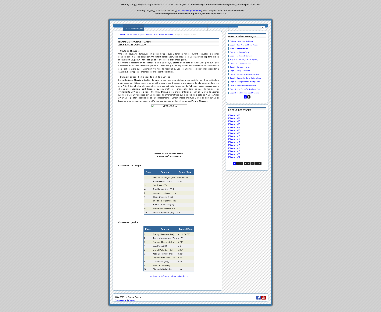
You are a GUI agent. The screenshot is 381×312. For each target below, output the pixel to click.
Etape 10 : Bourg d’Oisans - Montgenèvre (245, 82)
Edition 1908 (234, 130)
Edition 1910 (234, 136)
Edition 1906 (234, 124)
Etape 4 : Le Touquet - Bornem (241, 56)
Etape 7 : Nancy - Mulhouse (240, 71)
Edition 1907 (234, 127)
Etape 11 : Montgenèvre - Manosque (243, 85)
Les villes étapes (186, 28)
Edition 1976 (151, 35)
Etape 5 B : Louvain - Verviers (240, 63)
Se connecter (121, 300)
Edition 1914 (234, 148)
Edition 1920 (234, 154)
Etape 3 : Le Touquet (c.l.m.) (240, 52)
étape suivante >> (179, 276)
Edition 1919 (234, 151)
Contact (131, 300)
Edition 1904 (234, 118)
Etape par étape (166, 35)
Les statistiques (168, 28)
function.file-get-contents (189, 10)
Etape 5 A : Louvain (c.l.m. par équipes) (244, 59)
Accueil (118, 28)
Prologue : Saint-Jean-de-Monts (241, 41)
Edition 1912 (234, 142)
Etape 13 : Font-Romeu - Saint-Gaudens (244, 93)
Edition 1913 (234, 145)
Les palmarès (152, 28)
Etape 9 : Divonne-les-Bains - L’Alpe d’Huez (245, 78)
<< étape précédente (159, 276)
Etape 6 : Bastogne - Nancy (240, 67)
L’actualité (201, 28)
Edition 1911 (234, 139)
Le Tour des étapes (134, 28)
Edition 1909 (234, 133)
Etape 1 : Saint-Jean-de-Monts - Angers (244, 45)
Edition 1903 (234, 115)
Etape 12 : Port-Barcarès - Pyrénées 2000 (245, 89)
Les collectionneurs (218, 28)
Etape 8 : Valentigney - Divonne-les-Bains (245, 74)
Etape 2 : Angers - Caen (239, 48)
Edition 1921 (234, 157)
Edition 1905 (234, 121)
